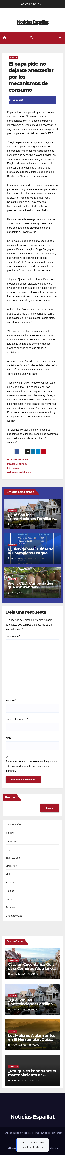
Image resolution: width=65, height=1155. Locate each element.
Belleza (10, 833)
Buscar (10, 797)
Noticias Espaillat (32, 22)
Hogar (9, 849)
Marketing (11, 866)
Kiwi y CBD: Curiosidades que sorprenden (30, 585)
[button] (31, 37)
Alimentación (13, 824)
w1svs (34, 974)
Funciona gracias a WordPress (17, 1133)
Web (8, 738)
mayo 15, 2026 (19, 1045)
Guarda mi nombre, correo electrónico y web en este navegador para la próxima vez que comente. (32, 766)
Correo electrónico (17, 719)
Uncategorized (14, 915)
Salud (9, 899)
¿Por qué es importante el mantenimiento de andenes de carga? (32, 1075)
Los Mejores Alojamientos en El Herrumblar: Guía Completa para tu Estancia (32, 1039)
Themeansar (56, 1133)
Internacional (13, 857)
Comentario (13, 636)
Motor (9, 874)
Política (10, 891)
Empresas (11, 841)
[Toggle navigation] (60, 37)
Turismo (10, 907)
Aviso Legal (36, 1140)
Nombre (11, 700)
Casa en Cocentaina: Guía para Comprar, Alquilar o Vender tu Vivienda (31, 968)
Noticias (13, 57)
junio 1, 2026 (18, 974)
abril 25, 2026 (19, 1080)
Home (26, 1140)
